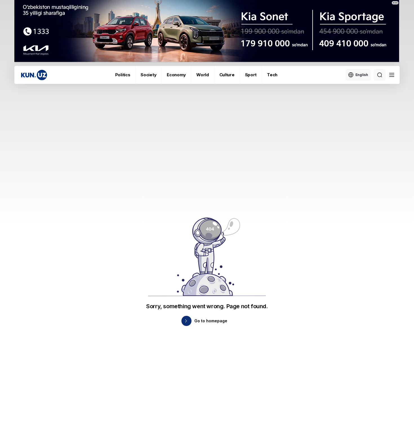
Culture (227, 74)
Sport (251, 74)
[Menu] (391, 74)
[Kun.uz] (34, 75)
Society (148, 74)
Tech (272, 74)
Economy (176, 74)
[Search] (380, 75)
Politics (122, 74)
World (202, 74)
